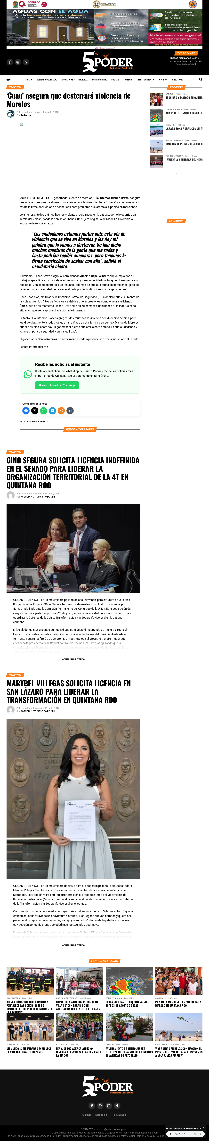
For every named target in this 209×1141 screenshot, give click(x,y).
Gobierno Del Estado (46, 79)
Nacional (83, 79)
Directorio (177, 79)
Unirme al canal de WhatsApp (57, 385)
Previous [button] (10, 23)
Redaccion (26, 115)
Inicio (29, 79)
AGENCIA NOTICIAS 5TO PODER (38, 496)
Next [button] (198, 23)
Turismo (127, 79)
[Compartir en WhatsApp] (43, 410)
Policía (115, 79)
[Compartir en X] (34, 410)
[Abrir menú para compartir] (61, 410)
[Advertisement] (176, 195)
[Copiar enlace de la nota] (70, 410)
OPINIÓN (163, 79)
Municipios (67, 79)
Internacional (99, 79)
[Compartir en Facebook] (26, 410)
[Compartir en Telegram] (52, 410)
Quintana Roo (120, 1115)
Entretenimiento (145, 79)
